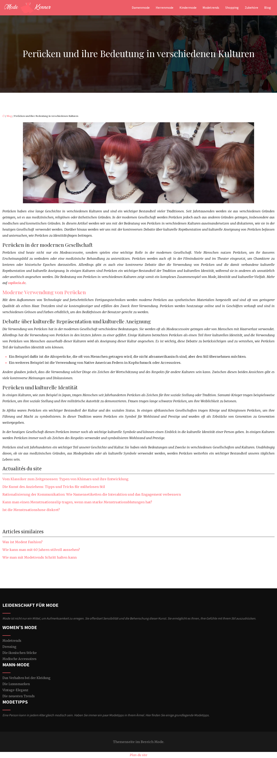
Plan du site (138, 755)
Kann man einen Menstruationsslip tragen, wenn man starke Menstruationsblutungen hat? (77, 502)
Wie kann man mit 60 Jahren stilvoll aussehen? (41, 550)
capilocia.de (17, 283)
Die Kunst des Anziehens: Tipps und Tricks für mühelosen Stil (53, 487)
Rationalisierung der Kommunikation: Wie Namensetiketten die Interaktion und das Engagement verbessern (91, 494)
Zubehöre (251, 7)
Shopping (232, 7)
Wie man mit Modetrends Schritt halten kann (39, 557)
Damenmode (141, 7)
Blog (267, 7)
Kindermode (187, 7)
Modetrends (211, 7)
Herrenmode (164, 7)
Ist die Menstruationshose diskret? (31, 510)
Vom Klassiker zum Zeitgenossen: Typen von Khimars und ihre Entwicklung (65, 479)
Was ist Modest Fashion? (22, 542)
